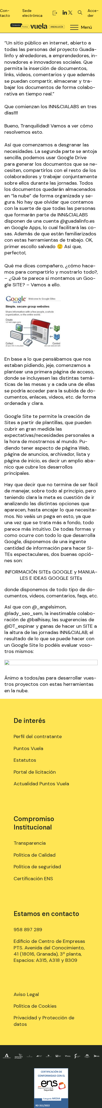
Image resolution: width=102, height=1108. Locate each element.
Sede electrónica (32, 13)
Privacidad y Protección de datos (44, 1020)
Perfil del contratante (38, 736)
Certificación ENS (33, 878)
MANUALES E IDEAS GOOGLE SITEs (58, 575)
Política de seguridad (37, 866)
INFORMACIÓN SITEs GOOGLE (39, 572)
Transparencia (30, 843)
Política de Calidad (34, 855)
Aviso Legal (26, 994)
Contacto (5, 13)
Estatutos (25, 760)
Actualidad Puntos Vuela (41, 783)
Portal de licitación (35, 772)
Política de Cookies (35, 1006)
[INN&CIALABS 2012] (51, 663)
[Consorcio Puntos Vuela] (37, 25)
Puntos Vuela (28, 748)
